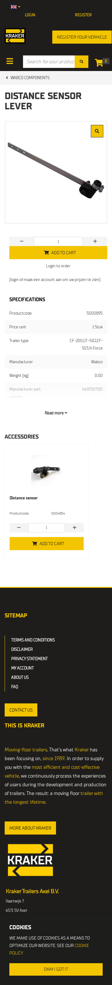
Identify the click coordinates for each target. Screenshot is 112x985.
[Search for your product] (81, 61)
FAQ (14, 686)
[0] (100, 64)
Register (83, 15)
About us (20, 677)
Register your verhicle (82, 37)
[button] (21, 709)
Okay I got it (56, 969)
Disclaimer (22, 649)
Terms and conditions (33, 640)
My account (22, 668)
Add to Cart (52, 543)
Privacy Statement (29, 658)
